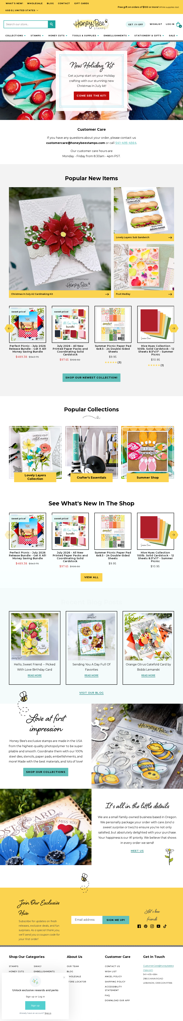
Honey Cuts (16, 971)
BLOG (70, 971)
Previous (9, 328)
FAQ (107, 995)
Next (174, 328)
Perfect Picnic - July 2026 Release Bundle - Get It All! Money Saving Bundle (27, 349)
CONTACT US (112, 966)
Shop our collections (45, 772)
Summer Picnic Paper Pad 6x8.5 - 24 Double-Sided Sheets (113, 349)
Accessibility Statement (113, 988)
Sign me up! (116, 920)
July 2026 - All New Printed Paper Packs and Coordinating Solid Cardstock (70, 350)
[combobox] (29, 24)
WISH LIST (111, 971)
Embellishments (44, 971)
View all (91, 577)
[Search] (51, 24)
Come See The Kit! (91, 95)
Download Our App (117, 1000)
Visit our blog (91, 692)
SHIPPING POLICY (115, 981)
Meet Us (137, 850)
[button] (15, 35)
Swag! (38, 966)
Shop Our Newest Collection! (91, 377)
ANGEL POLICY (113, 976)
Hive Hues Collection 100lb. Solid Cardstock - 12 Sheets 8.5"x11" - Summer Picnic (155, 350)
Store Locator (76, 981)
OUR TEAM (73, 966)
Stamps (13, 966)
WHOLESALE (74, 976)
